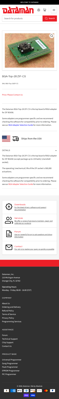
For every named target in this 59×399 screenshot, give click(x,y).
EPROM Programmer (10, 370)
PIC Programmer (9, 374)
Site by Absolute (36, 386)
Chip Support (7, 342)
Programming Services (11, 321)
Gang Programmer (10, 363)
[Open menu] (54, 10)
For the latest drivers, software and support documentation (30, 208)
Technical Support (10, 339)
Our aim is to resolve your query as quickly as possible (34, 249)
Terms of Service (9, 314)
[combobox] (29, 18)
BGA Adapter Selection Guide (21, 125)
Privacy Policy (8, 318)
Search (52, 18)
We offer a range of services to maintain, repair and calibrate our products (33, 222)
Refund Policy (8, 310)
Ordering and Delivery (11, 307)
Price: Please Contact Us (12, 94)
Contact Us (7, 346)
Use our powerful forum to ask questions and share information (33, 235)
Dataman (26, 386)
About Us (6, 303)
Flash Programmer (10, 367)
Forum (5, 335)
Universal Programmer (11, 359)
